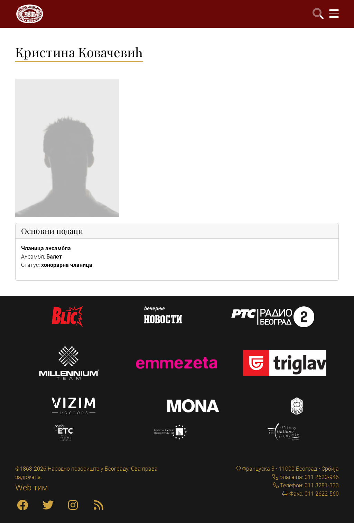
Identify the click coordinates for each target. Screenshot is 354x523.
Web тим (31, 488)
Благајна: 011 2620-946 (308, 477)
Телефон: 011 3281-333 (309, 485)
